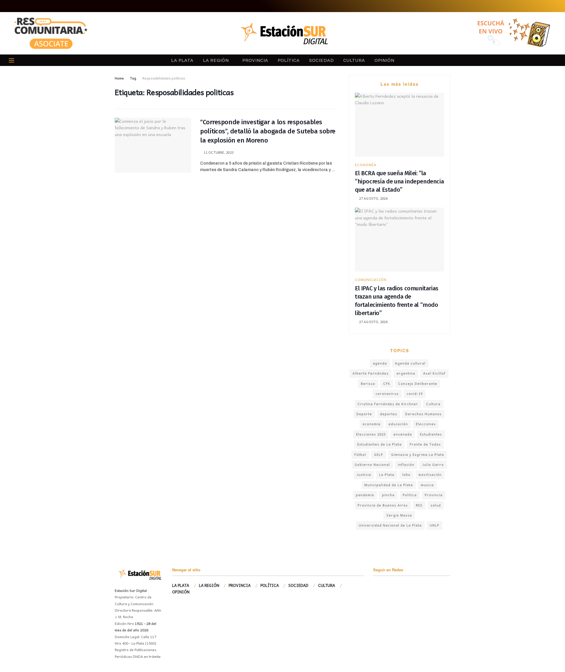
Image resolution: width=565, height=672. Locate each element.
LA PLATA (182, 60)
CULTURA (354, 60)
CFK (386, 383)
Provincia (434, 494)
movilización (430, 474)
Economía (365, 164)
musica (427, 484)
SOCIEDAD (321, 60)
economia (371, 423)
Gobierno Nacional (372, 464)
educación (398, 423)
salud (436, 505)
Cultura (433, 403)
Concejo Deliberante (417, 383)
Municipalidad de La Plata (388, 484)
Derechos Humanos (423, 413)
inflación (406, 464)
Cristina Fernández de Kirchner (388, 403)
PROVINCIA (255, 60)
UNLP (434, 525)
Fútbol (360, 454)
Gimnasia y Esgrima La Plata (417, 454)
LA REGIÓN (216, 60)
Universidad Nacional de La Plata (390, 525)
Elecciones (426, 423)
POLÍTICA (288, 60)
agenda (380, 363)
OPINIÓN (384, 60)
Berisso (368, 383)
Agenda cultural (410, 363)
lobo (406, 474)
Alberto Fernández (370, 373)
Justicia (364, 474)
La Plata (386, 474)
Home (119, 78)
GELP (378, 454)
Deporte (364, 413)
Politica (410, 494)
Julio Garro (433, 464)
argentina (405, 373)
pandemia (365, 494)
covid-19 (415, 393)
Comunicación (371, 279)
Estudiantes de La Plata (379, 444)
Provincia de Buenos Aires (383, 505)
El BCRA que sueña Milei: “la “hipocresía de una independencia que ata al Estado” (399, 181)
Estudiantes (431, 434)
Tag (133, 78)
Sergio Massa (399, 515)
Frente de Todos (425, 444)
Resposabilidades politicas (163, 78)
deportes (388, 413)
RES (419, 505)
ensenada (402, 434)
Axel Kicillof (434, 373)
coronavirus (387, 393)
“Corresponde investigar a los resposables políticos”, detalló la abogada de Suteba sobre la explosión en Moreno (267, 131)
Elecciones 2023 (370, 434)
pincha (388, 494)
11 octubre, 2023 (218, 152)
